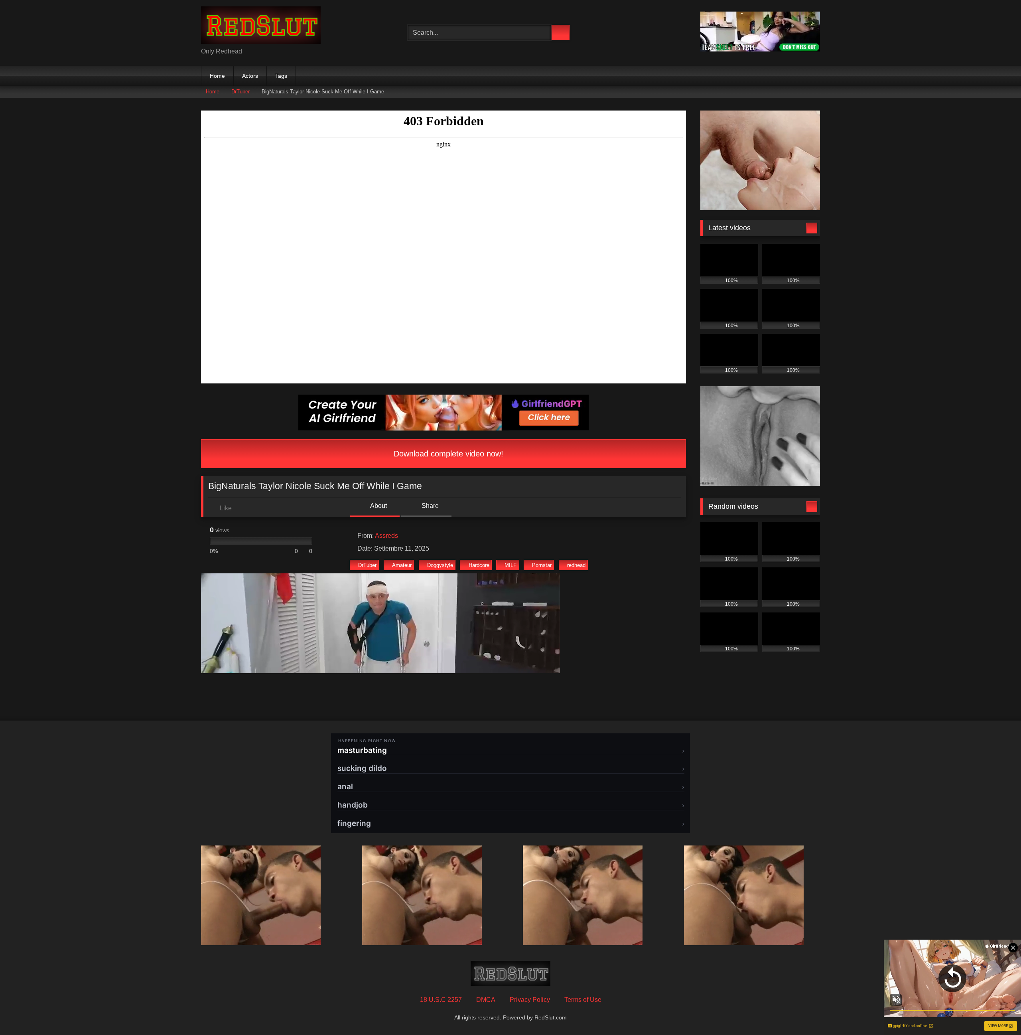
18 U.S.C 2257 (441, 999)
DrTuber (240, 92)
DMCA (485, 999)
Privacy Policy (530, 999)
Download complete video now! (447, 453)
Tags (281, 76)
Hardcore (479, 565)
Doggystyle (440, 565)
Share (429, 505)
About (378, 505)
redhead (576, 565)
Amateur (402, 565)
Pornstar (542, 565)
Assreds (386, 535)
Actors (250, 76)
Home (217, 76)
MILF (510, 565)
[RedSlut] (261, 26)
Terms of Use (582, 999)
